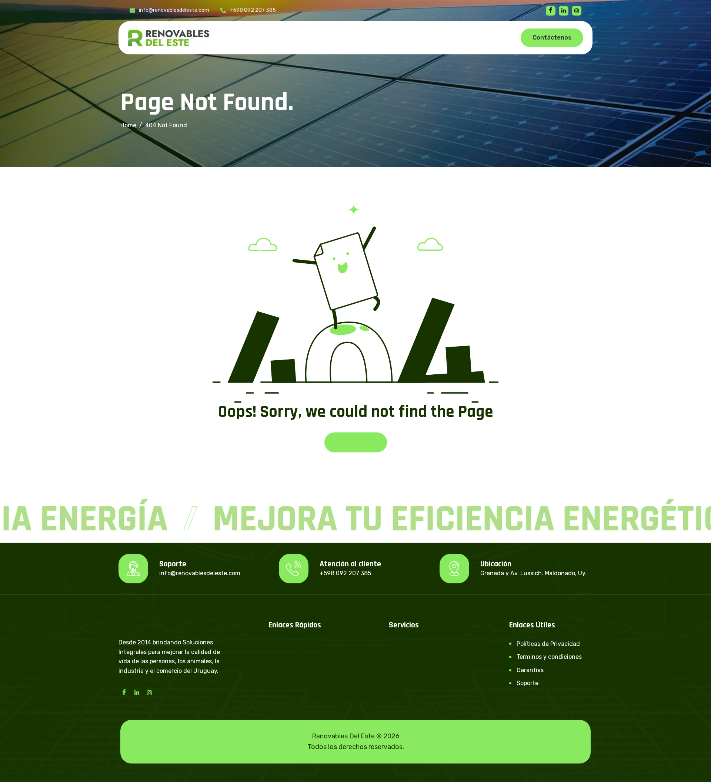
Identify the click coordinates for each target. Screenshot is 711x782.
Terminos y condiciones (549, 656)
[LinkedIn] (136, 692)
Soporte (527, 683)
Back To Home (355, 442)
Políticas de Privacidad (548, 643)
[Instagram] (149, 692)
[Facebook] (550, 11)
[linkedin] (563, 11)
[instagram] (576, 11)
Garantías (530, 670)
